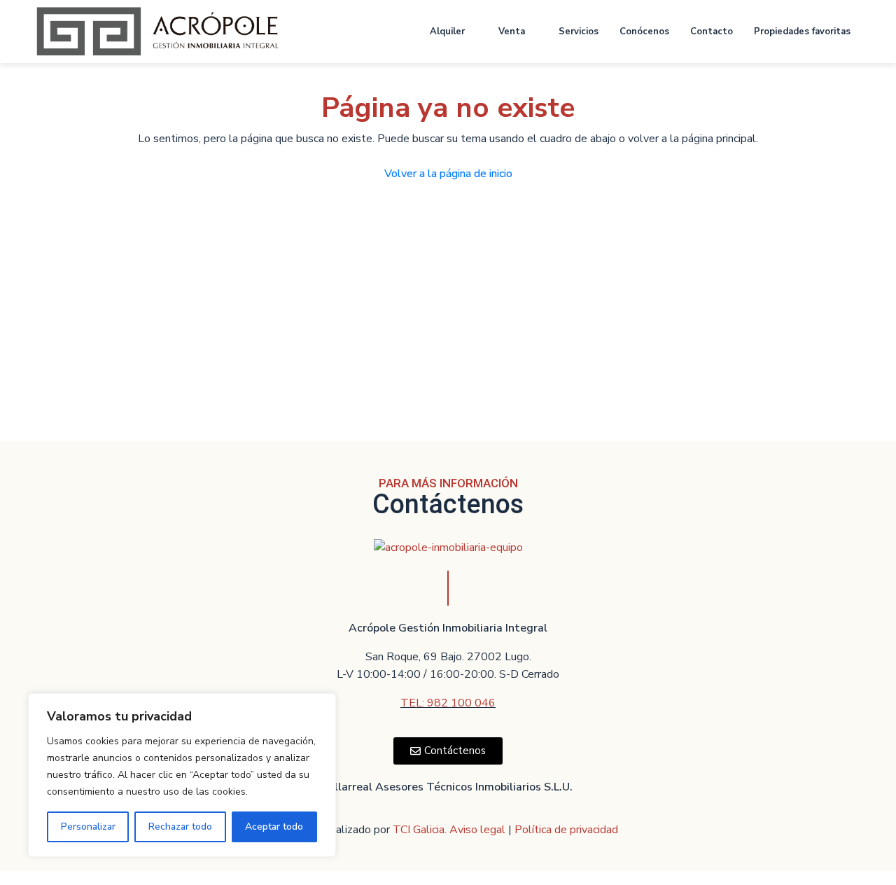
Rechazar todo (180, 826)
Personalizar (88, 826)
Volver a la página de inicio (448, 173)
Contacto (711, 31)
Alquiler (447, 31)
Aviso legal (478, 829)
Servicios (578, 31)
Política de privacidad (566, 829)
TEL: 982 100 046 (448, 703)
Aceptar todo (274, 826)
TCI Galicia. (420, 829)
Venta (511, 31)
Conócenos (644, 31)
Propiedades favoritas (802, 31)
